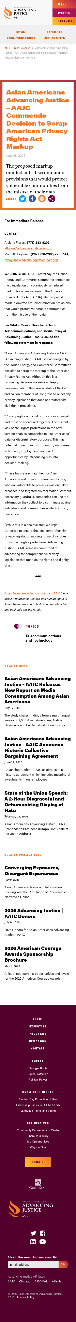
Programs (38, 1033)
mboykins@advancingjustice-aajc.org (31, 259)
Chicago (24, 1281)
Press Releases (22, 48)
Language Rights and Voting (38, 1110)
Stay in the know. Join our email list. (33, 1257)
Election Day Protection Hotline (38, 1099)
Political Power (38, 1079)
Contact (38, 1048)
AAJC (11, 1281)
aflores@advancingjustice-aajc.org (29, 248)
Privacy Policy (25, 1297)
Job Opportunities (38, 1141)
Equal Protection (38, 1074)
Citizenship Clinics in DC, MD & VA (38, 1105)
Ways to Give (38, 1147)
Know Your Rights (21, 38)
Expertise (55, 31)
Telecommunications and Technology (43, 638)
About (38, 1019)
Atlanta (57, 1281)
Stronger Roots (38, 1068)
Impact (21, 31)
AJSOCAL (41, 1281)
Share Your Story (38, 1136)
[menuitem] (21, 31)
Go (63, 1264)
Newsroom (38, 1041)
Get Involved (54, 38)
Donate (64, 12)
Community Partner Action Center (38, 1130)
